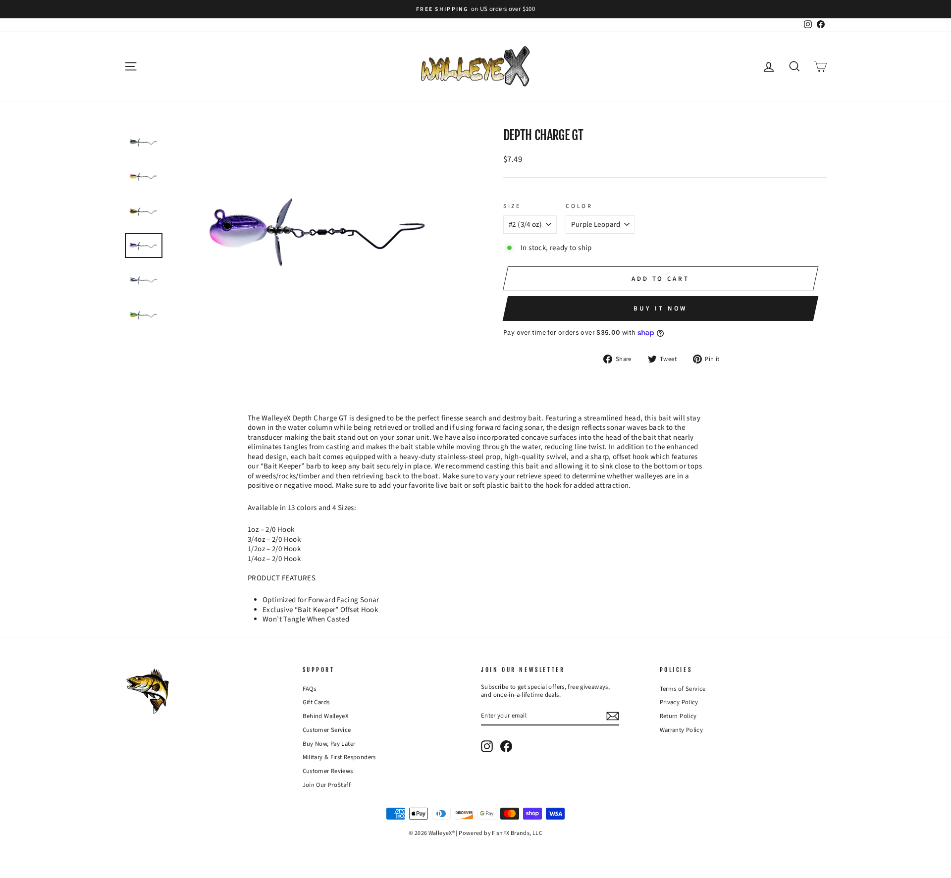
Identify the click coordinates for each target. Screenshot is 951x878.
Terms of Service (683, 688)
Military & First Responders (339, 757)
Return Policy (678, 716)
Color (579, 206)
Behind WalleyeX (326, 716)
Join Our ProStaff (327, 784)
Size (512, 206)
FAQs (310, 688)
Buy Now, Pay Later (329, 743)
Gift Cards (316, 702)
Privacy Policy (679, 702)
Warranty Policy (681, 729)
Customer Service (327, 729)
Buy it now (660, 308)
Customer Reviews (328, 771)
